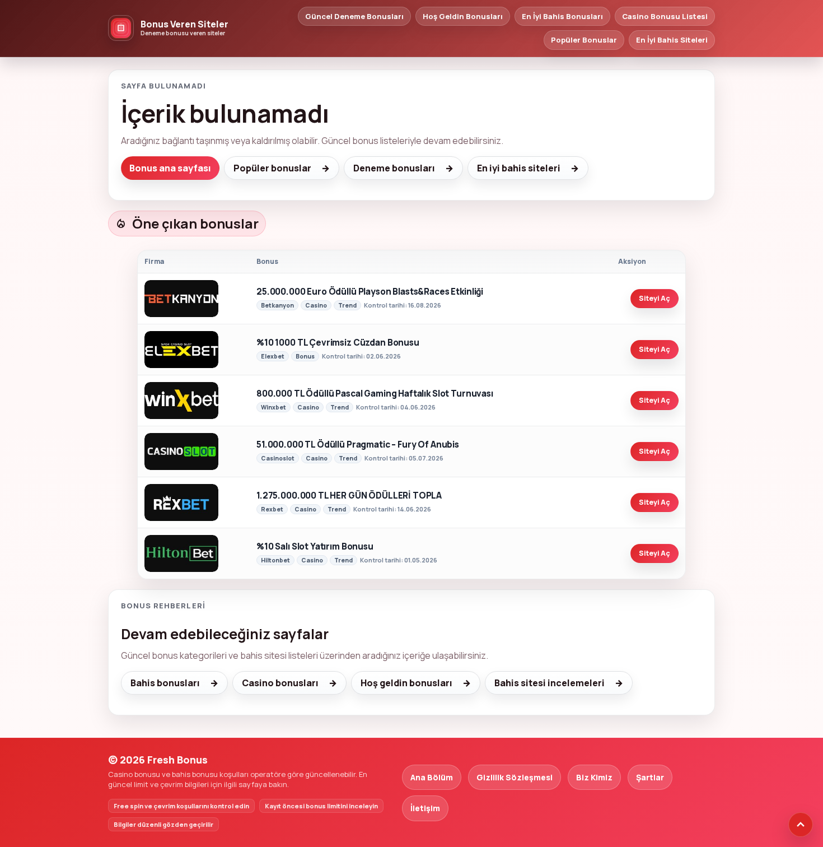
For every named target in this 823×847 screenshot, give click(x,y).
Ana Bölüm (431, 777)
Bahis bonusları (165, 683)
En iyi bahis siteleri (518, 168)
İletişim (425, 808)
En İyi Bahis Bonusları (562, 16)
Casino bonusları (280, 683)
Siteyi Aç (654, 298)
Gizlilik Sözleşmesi (514, 777)
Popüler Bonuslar (584, 40)
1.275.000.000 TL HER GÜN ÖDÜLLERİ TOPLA (349, 496)
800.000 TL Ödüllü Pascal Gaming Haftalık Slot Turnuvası (374, 394)
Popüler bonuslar (272, 168)
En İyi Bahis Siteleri (672, 40)
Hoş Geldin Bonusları (463, 16)
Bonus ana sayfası (170, 168)
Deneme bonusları (394, 168)
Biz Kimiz (594, 777)
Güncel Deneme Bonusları (354, 16)
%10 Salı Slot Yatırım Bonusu (314, 547)
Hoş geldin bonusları (406, 683)
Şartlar (650, 777)
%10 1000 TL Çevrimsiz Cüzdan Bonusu (337, 343)
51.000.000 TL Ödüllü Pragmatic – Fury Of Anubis (357, 445)
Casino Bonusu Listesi (665, 16)
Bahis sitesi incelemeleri (549, 683)
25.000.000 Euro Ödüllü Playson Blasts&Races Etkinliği (369, 292)
